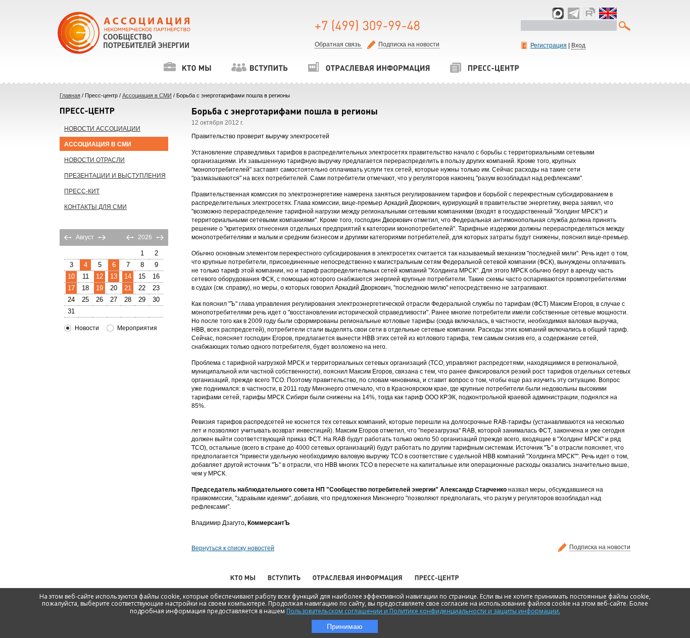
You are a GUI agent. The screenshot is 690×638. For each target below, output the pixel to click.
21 (127, 288)
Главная (70, 95)
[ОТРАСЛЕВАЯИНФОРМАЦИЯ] (368, 67)
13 (113, 276)
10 (71, 276)
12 (99, 276)
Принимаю (345, 626)
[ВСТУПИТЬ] (259, 67)
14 (127, 276)
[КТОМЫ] (187, 67)
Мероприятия (137, 328)
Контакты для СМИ (95, 206)
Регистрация (548, 45)
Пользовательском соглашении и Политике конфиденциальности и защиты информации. (423, 611)
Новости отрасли (94, 160)
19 (99, 288)
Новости (87, 328)
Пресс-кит (82, 191)
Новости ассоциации (102, 128)
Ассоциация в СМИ (147, 95)
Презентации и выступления (115, 175)
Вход (578, 45)
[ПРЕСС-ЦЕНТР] (484, 67)
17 (71, 288)
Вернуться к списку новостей (232, 548)
